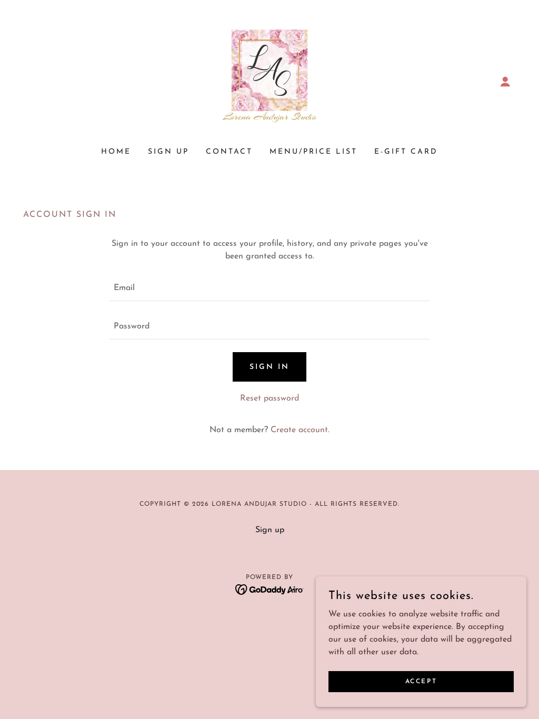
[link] (269, 81)
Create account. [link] (300, 430)
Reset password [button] (269, 398)
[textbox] (269, 288)
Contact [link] (229, 152)
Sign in (269, 367)
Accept (421, 681)
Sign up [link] (168, 152)
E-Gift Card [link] (406, 152)
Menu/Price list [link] (313, 152)
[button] (505, 81)
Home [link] (116, 152)
